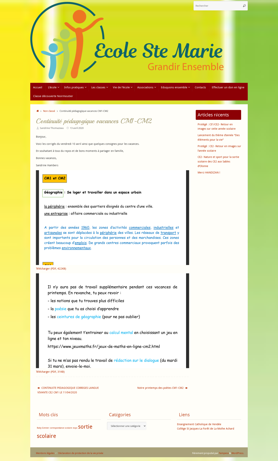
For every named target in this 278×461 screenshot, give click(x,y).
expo (75, 428)
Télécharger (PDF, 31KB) (50, 371)
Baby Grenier (43, 428)
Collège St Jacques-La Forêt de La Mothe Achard (205, 428)
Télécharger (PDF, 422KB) (51, 268)
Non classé (49, 111)
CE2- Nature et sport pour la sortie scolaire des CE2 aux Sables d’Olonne (218, 161)
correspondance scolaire (61, 428)
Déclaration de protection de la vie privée (80, 453)
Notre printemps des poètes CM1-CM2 (160, 388)
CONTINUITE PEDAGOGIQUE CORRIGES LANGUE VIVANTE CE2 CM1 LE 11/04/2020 (68, 390)
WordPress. (237, 453)
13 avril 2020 (77, 128)
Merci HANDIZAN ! (209, 172)
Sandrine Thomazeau (52, 128)
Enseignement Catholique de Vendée (199, 424)
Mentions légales (45, 453)
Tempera (224, 453)
